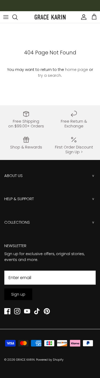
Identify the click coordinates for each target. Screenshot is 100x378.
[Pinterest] (47, 311)
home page (76, 69)
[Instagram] (17, 311)
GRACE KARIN (25, 359)
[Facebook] (7, 311)
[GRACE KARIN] (50, 17)
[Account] (82, 17)
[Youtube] (27, 311)
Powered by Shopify (49, 359)
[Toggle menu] (6, 17)
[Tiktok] (37, 311)
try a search (49, 75)
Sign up (18, 294)
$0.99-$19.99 (54, 7)
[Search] (17, 17)
